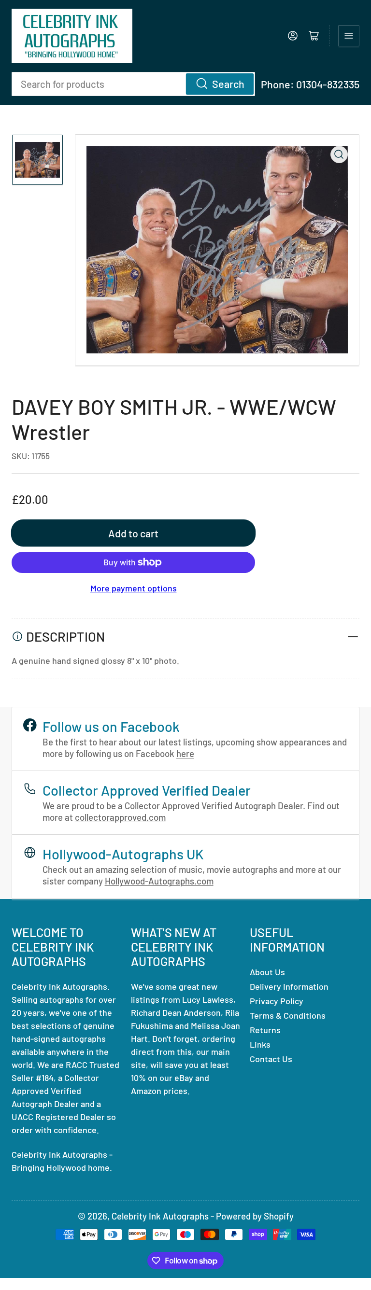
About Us (267, 972)
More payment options (133, 588)
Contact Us (271, 1058)
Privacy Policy (276, 1001)
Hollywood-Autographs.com (159, 880)
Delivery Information (289, 986)
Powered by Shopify (255, 1215)
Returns (265, 1029)
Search (228, 83)
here (185, 753)
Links (260, 1044)
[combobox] (133, 84)
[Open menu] (348, 35)
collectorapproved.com (120, 817)
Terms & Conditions (288, 1015)
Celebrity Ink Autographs (160, 1215)
